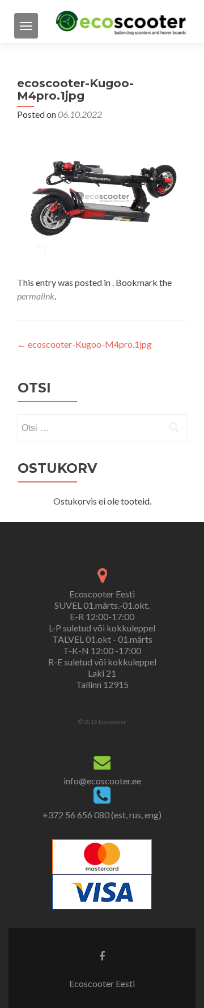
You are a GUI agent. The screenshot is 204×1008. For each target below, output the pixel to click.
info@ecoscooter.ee (102, 780)
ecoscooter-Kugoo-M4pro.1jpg (84, 344)
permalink (35, 296)
